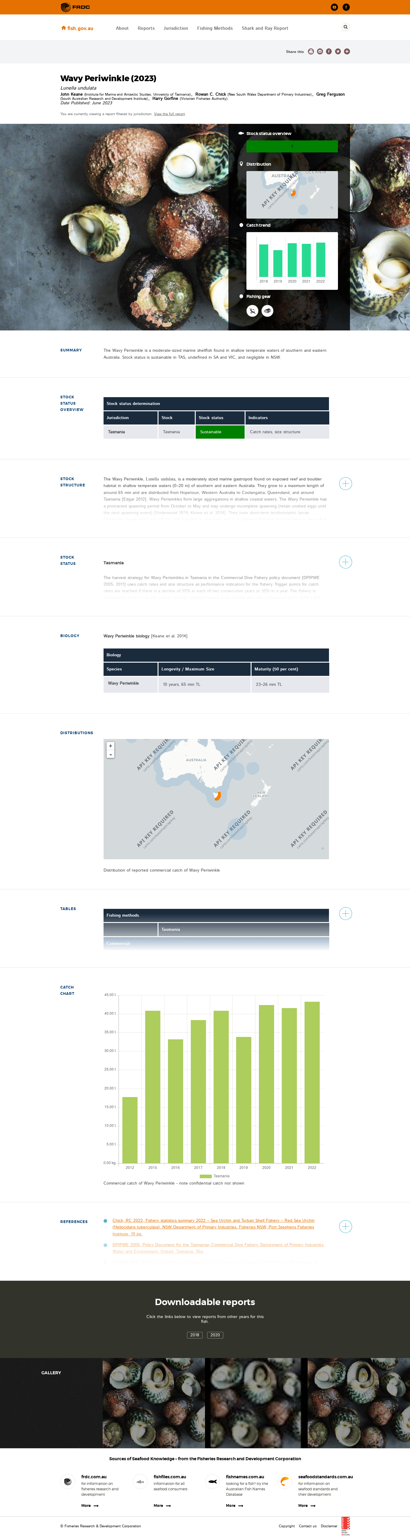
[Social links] (75, 7)
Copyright (287, 1526)
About (122, 28)
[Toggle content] (345, 483)
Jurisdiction (176, 28)
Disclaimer (329, 1526)
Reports (146, 28)
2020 (215, 1335)
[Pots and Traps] (267, 311)
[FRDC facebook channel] (346, 7)
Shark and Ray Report (265, 28)
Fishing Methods (215, 28)
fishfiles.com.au (170, 1476)
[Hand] (252, 311)
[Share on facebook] (329, 51)
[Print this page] (311, 51)
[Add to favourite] (347, 51)
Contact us (308, 1526)
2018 (194, 1335)
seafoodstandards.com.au (319, 1476)
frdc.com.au (94, 1476)
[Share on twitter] (338, 51)
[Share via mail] (320, 51)
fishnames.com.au (245, 1476)
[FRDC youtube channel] (334, 7)
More (86, 1505)
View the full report (169, 114)
